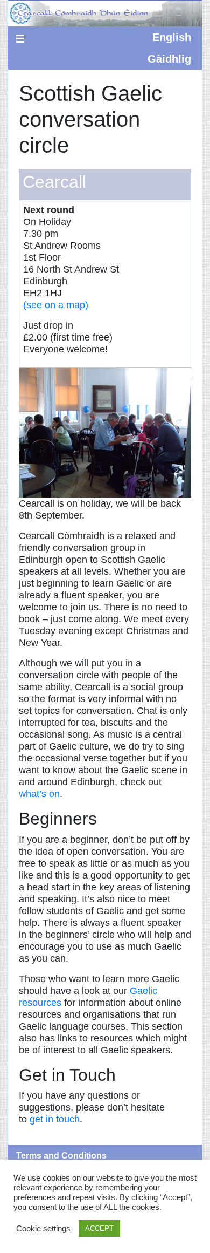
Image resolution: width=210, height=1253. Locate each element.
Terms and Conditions (61, 1155)
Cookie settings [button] (43, 1228)
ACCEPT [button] (99, 1228)
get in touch (55, 1119)
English (171, 37)
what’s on (39, 793)
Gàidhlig (169, 59)
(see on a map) (55, 304)
